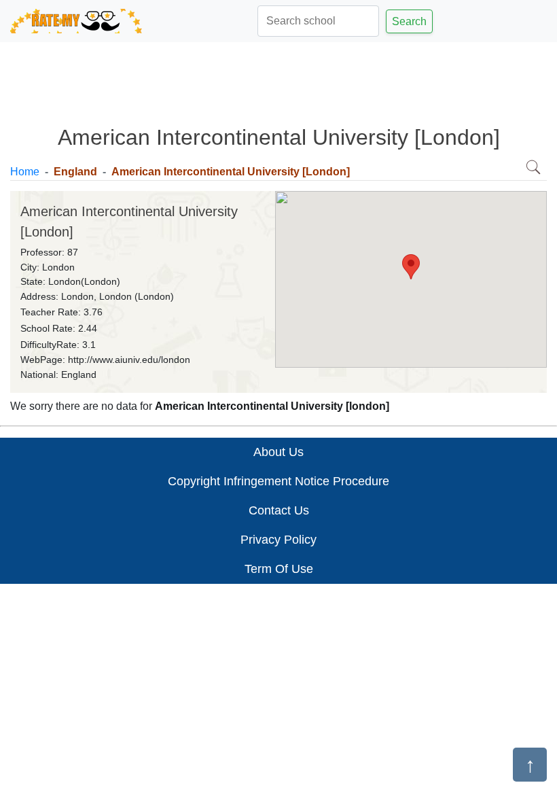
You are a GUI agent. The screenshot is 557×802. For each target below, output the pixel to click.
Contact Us (279, 510)
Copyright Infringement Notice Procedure (278, 481)
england (75, 171)
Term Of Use (279, 569)
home (24, 171)
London (58, 267)
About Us (278, 452)
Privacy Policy (278, 539)
